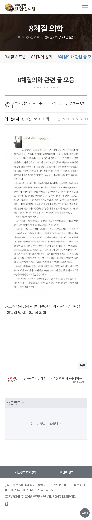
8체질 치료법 (15, 57)
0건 (28, 119)
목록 (82, 365)
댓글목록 (13, 403)
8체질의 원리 (41, 57)
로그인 (6, 504)
